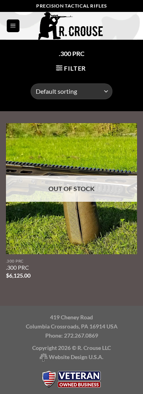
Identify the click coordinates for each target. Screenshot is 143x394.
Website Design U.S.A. (75, 356)
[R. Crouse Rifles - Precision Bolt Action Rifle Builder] (71, 26)
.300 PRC (17, 268)
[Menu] (13, 26)
